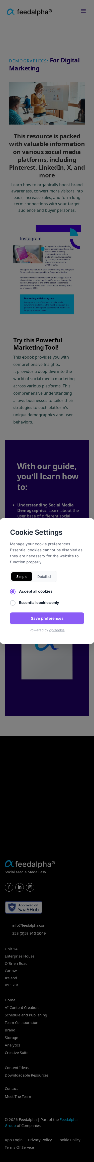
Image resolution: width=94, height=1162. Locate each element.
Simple (21, 576)
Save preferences (47, 618)
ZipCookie (57, 630)
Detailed (44, 576)
